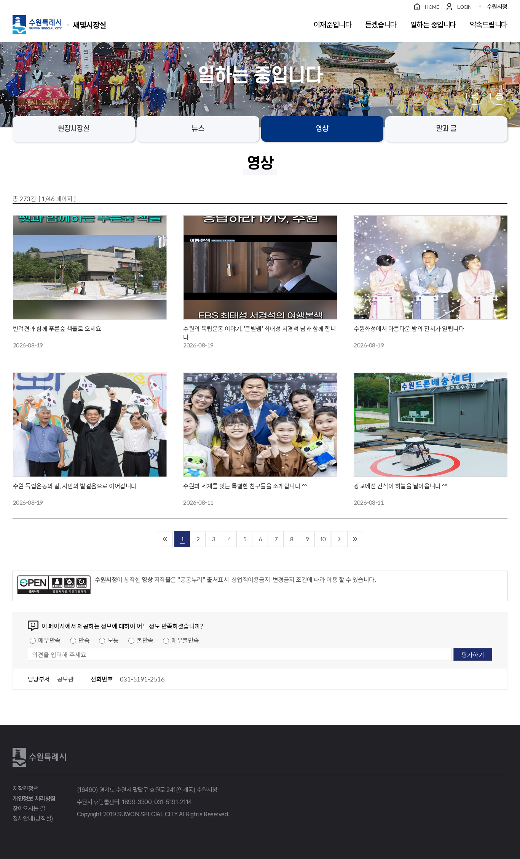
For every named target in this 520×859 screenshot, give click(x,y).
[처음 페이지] (165, 539)
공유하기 (474, 96)
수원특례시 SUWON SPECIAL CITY (89, 24)
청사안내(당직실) (33, 818)
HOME (432, 7)
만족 (83, 640)
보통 (113, 640)
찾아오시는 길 (29, 808)
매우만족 (49, 640)
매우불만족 (185, 640)
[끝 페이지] (355, 539)
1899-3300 (137, 802)
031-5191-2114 (173, 802)
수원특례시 (39, 757)
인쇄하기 (498, 96)
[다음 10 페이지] (340, 539)
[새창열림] (54, 586)
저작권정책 (25, 788)
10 (322, 538)
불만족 (145, 640)
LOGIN (464, 7)
